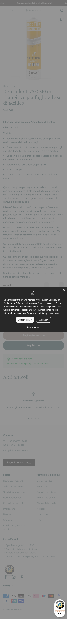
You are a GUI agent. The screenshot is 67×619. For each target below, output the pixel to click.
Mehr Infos (54, 313)
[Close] (64, 290)
